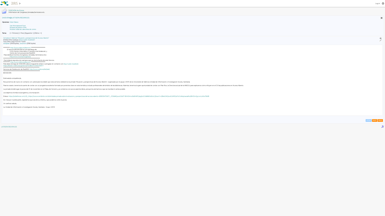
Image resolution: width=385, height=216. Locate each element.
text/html (23, 43)
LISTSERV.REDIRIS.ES (9, 127)
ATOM (368, 120)
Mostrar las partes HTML (18, 27)
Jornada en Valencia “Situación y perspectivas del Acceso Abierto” (26, 38)
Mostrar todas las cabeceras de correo (23, 29)
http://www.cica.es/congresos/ (20, 57)
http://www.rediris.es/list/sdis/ (40, 69)
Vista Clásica (14, 22)
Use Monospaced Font (18, 26)
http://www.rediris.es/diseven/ (20, 48)
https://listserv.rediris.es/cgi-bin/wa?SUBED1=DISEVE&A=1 (23, 66)
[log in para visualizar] (26, 40)
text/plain (6, 43)
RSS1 (374, 120)
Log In (377, 3)
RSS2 (380, 120)
